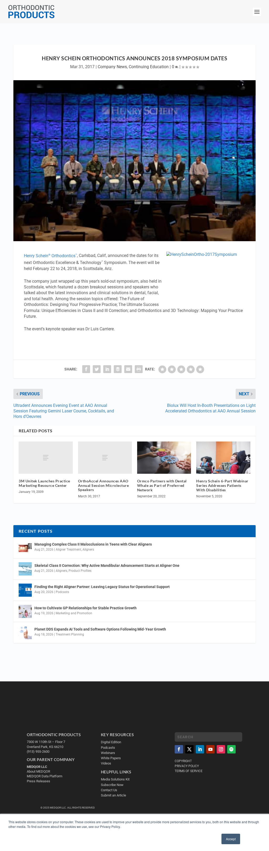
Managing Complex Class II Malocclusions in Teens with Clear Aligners (93, 544)
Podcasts (62, 592)
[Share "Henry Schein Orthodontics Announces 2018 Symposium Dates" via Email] (128, 369)
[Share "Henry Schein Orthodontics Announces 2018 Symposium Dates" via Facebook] (86, 369)
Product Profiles (80, 571)
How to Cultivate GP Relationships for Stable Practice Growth (85, 608)
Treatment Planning (70, 634)
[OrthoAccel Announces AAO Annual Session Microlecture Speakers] (105, 457)
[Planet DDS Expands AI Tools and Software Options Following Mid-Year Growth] (25, 632)
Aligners (88, 549)
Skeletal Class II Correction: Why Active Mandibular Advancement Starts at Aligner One (107, 565)
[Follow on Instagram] (221, 749)
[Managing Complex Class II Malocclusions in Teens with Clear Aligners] (25, 547)
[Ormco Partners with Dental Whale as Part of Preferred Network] (164, 457)
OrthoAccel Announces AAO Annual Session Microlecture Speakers (103, 485)
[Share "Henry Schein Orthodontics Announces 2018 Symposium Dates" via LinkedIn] (107, 369)
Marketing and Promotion (74, 613)
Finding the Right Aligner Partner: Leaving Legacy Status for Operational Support (102, 587)
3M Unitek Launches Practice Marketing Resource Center (44, 483)
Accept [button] (231, 839)
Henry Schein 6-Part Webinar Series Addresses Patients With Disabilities (222, 485)
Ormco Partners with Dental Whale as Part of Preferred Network (162, 485)
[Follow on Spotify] (231, 749)
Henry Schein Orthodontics (50, 255)
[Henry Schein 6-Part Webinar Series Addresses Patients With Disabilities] (223, 457)
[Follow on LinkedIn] (200, 749)
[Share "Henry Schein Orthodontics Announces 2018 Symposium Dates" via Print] (138, 369)
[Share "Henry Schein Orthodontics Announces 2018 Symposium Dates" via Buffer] (117, 369)
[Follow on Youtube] (210, 749)
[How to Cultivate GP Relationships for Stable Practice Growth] (25, 611)
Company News (112, 66)
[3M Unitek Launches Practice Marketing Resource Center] (46, 457)
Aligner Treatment (68, 549)
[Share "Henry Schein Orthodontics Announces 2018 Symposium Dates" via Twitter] (96, 369)
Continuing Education (149, 66)
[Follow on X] (189, 749)
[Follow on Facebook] (179, 749)
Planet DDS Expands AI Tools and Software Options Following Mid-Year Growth (100, 629)
